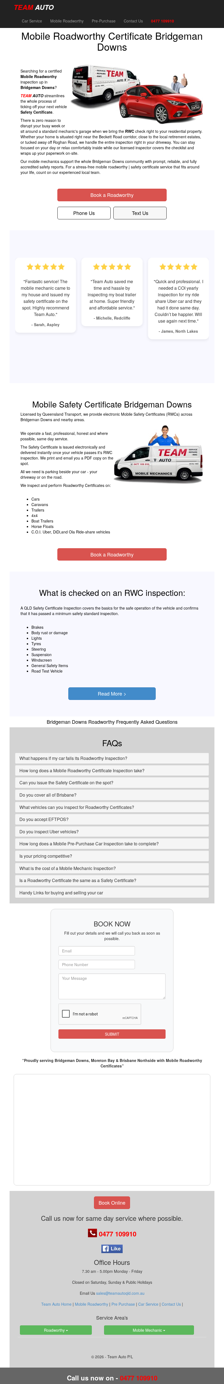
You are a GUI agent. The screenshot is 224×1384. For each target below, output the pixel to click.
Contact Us (133, 21)
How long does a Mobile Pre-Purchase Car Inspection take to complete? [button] (89, 843)
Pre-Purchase (104, 21)
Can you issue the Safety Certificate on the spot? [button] (66, 782)
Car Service (32, 21)
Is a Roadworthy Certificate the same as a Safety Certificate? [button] (77, 880)
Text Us (140, 212)
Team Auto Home (56, 1304)
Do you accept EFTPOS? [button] (44, 819)
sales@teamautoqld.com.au (120, 1293)
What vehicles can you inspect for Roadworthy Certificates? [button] (76, 807)
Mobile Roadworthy (67, 21)
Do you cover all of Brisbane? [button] (47, 795)
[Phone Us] (93, 1233)
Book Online (112, 1202)
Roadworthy (55, 1330)
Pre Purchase (123, 1304)
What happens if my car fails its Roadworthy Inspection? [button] (73, 758)
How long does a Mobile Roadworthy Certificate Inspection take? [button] (82, 770)
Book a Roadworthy (112, 194)
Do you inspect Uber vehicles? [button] (49, 831)
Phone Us (84, 212)
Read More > (112, 693)
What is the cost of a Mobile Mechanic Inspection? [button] (67, 868)
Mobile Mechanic (148, 1330)
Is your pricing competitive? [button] (45, 856)
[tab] (112, 758)
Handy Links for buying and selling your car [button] (61, 892)
